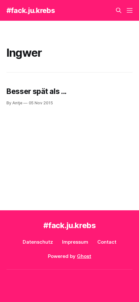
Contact (106, 242)
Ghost (84, 256)
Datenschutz (38, 242)
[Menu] (129, 10)
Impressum (75, 242)
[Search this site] (118, 10)
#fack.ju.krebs (30, 10)
